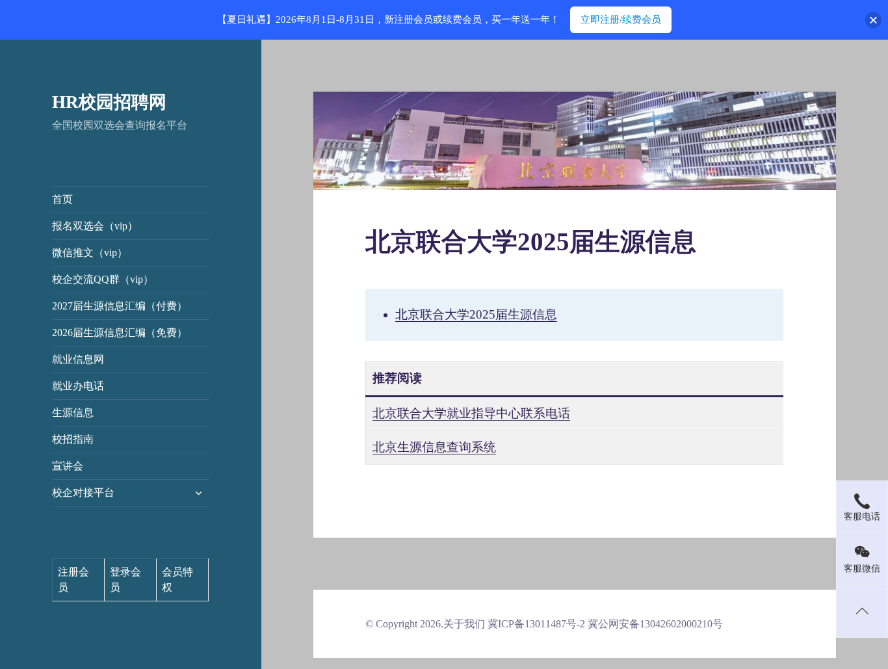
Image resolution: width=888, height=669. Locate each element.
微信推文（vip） (89, 252)
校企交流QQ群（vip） (102, 279)
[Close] (873, 20)
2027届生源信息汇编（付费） (119, 305)
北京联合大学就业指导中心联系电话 (471, 413)
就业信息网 (78, 359)
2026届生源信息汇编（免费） (119, 332)
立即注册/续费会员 (621, 19)
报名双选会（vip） (95, 225)
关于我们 (464, 623)
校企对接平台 (83, 492)
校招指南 (73, 439)
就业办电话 (78, 385)
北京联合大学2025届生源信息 (476, 314)
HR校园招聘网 (109, 102)
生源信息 (73, 412)
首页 (62, 199)
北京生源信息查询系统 (434, 447)
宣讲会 (67, 465)
